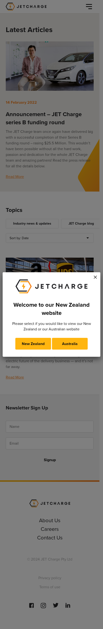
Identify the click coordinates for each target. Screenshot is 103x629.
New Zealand (33, 343)
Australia (70, 343)
